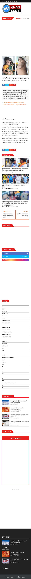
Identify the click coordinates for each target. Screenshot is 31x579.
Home (7, 577)
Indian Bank (4, 338)
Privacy (18, 577)
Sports (3, 359)
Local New (4, 341)
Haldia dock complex (6, 322)
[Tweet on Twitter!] (7, 85)
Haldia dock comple (6, 320)
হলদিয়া (3, 389)
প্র (2, 385)
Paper (3, 352)
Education (4, 315)
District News (5, 313)
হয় (2, 387)
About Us (13, 577)
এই (2, 366)
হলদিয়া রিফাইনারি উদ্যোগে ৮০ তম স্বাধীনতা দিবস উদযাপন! (15, 104)
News (3, 350)
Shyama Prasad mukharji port (8, 357)
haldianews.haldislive (6, 334)
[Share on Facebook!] (3, 85)
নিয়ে (2, 378)
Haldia (3, 318)
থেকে (2, 373)
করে (2, 371)
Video (3, 364)
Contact (13, 18)
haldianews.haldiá (6, 327)
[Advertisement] (15, 37)
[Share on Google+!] (11, 85)
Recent (24, 80)
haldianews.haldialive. (7, 332)
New (3, 348)
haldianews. (4, 325)
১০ (2, 306)
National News (5, 345)
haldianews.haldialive (6, 329)
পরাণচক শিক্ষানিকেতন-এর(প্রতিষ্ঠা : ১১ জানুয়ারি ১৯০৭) (9, 382)
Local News (4, 343)
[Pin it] (14, 85)
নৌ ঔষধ (3, 380)
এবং (2, 369)
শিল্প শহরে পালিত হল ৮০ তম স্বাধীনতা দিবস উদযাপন (14, 102)
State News (4, 362)
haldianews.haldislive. (7, 336)
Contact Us (4, 311)
